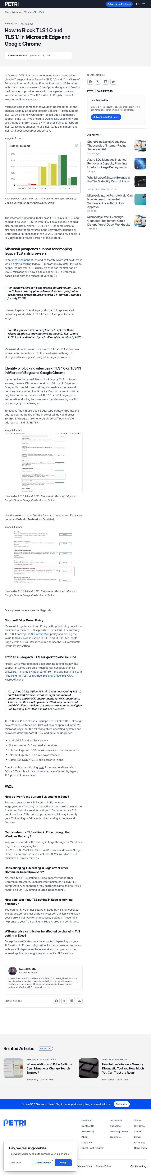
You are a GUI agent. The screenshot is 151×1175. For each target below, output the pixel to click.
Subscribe (121, 1104)
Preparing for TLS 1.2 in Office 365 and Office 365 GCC (39, 675)
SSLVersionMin (40, 634)
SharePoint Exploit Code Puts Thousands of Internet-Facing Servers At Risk (107, 145)
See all (43, 1048)
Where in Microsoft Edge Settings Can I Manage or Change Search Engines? (49, 1068)
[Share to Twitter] (64, 1001)
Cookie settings (138, 1166)
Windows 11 (121, 1060)
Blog (7, 12)
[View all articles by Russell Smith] (12, 971)
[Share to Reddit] (80, 1001)
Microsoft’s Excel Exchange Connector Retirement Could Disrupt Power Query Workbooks (108, 220)
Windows (16, 12)
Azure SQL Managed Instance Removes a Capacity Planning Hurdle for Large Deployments (107, 163)
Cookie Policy (15, 1162)
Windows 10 (30, 12)
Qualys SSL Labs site (58, 118)
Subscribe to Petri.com (119, 4)
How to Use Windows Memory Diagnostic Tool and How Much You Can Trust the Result (123, 1068)
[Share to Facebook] (57, 1001)
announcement (21, 259)
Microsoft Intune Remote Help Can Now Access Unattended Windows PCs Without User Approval (110, 201)
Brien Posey (33, 1079)
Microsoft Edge (48, 1060)
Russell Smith (29, 55)
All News (93, 135)
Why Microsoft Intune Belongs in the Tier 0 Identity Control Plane (108, 179)
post (41, 767)
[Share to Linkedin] (72, 1001)
